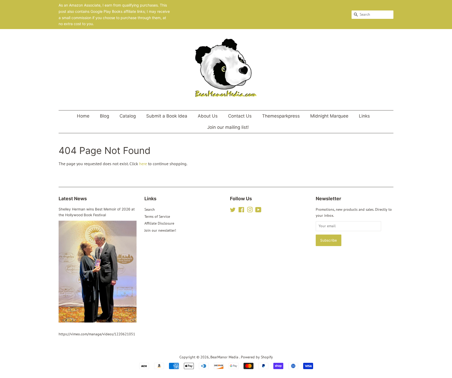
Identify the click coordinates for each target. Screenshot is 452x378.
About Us (208, 116)
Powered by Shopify (257, 357)
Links (364, 116)
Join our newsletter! (160, 230)
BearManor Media (224, 357)
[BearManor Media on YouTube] (258, 210)
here (143, 163)
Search (149, 209)
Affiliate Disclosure (159, 223)
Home (83, 116)
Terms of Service (157, 216)
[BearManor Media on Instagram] (250, 210)
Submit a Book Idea (166, 116)
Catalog (128, 116)
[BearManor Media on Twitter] (233, 210)
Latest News (73, 198)
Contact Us (240, 116)
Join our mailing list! (228, 127)
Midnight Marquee (329, 116)
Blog (104, 116)
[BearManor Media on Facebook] (241, 210)
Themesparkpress (281, 116)
